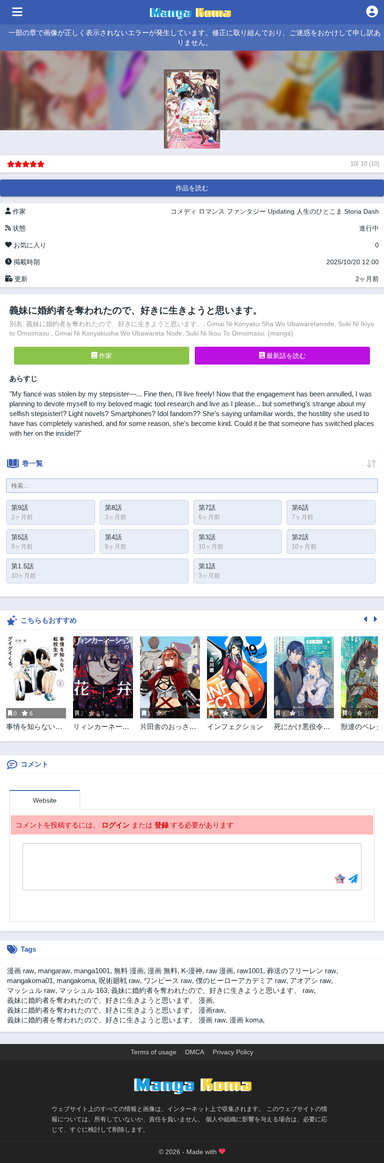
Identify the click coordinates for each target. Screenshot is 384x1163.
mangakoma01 (30, 980)
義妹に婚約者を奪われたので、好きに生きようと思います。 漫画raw (115, 1010)
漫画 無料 (162, 971)
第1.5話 (22, 566)
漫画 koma (246, 1020)
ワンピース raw (168, 980)
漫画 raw (20, 971)
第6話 (300, 507)
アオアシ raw (310, 980)
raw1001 (250, 971)
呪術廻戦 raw (119, 980)
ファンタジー (246, 211)
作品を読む (192, 188)
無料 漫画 (129, 971)
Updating (281, 211)
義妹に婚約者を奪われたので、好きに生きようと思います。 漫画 (110, 1000)
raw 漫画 (219, 971)
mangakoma (76, 980)
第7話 (207, 507)
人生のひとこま (319, 211)
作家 (104, 355)
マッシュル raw (31, 990)
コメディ (183, 211)
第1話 (207, 566)
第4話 (113, 537)
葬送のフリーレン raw (301, 971)
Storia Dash (361, 211)
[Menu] (17, 12)
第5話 (19, 537)
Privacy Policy (233, 1052)
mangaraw (54, 971)
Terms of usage (154, 1052)
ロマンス (212, 211)
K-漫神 (191, 971)
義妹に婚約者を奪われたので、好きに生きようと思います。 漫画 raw (116, 1020)
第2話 (300, 537)
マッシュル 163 (83, 990)
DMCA (194, 1052)
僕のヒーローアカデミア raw (241, 980)
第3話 (207, 537)
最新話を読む (285, 355)
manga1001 (92, 971)
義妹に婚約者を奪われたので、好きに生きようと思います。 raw (212, 990)
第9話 (19, 507)
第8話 (113, 507)
